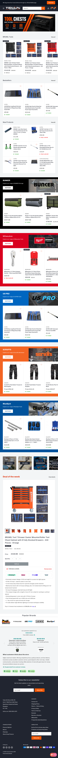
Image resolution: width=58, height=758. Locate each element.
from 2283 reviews (28, 635)
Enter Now (51, 2)
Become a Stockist (36, 715)
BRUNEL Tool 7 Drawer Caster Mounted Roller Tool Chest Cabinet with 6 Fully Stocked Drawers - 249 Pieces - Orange (34, 65)
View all (53, 37)
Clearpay (5, 732)
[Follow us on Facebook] (4, 747)
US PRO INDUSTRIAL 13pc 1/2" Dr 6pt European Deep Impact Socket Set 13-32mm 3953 (46, 163)
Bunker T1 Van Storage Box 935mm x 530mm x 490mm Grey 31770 (34, 216)
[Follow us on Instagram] (9, 747)
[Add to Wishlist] (20, 42)
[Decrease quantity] (12, 558)
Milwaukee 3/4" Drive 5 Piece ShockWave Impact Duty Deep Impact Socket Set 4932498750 (33, 273)
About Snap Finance (8, 734)
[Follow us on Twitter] (6, 747)
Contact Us (34, 701)
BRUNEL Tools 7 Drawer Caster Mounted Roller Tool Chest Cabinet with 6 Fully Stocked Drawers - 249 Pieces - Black (13, 65)
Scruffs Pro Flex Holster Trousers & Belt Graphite (13, 385)
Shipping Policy (35, 704)
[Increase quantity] (19, 558)
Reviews (33, 713)
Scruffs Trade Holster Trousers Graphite (33, 385)
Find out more (48, 569)
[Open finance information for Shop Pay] (34, 575)
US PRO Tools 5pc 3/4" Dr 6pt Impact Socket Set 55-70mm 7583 (46, 130)
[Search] (43, 8)
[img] (29, 633)
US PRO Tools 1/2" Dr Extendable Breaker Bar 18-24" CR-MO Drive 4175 (47, 147)
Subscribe (39, 690)
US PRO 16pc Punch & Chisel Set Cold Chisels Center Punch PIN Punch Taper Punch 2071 (33, 108)
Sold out (16, 564)
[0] (54, 8)
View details (52, 477)
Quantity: (7, 558)
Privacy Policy (35, 708)
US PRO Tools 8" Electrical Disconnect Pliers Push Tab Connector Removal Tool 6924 (20, 163)
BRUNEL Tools (7, 60)
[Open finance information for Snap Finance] (46, 575)
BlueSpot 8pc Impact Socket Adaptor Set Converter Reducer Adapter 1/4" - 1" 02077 (33, 440)
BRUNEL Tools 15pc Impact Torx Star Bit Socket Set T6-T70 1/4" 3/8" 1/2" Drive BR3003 (20, 131)
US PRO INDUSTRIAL (44, 158)
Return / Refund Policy (37, 706)
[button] (5, 643)
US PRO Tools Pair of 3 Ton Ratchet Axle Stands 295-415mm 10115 (20, 147)
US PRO (6, 104)
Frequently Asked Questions (39, 720)
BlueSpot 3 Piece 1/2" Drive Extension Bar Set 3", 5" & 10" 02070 (11, 440)
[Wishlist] (51, 8)
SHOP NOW (8, 187)
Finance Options (7, 727)
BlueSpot (6, 437)
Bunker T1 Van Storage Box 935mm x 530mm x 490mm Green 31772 (13, 216)
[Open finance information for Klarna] (23, 575)
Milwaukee (7, 269)
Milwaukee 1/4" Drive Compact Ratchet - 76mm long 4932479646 (12, 272)
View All (53, 122)
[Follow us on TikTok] (12, 747)
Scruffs (6, 382)
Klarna (5, 729)
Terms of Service (36, 710)
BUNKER (6, 213)
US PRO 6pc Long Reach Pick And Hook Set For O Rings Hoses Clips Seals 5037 (12, 108)
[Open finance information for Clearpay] (11, 575)
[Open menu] (3, 8)
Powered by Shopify (7, 753)
